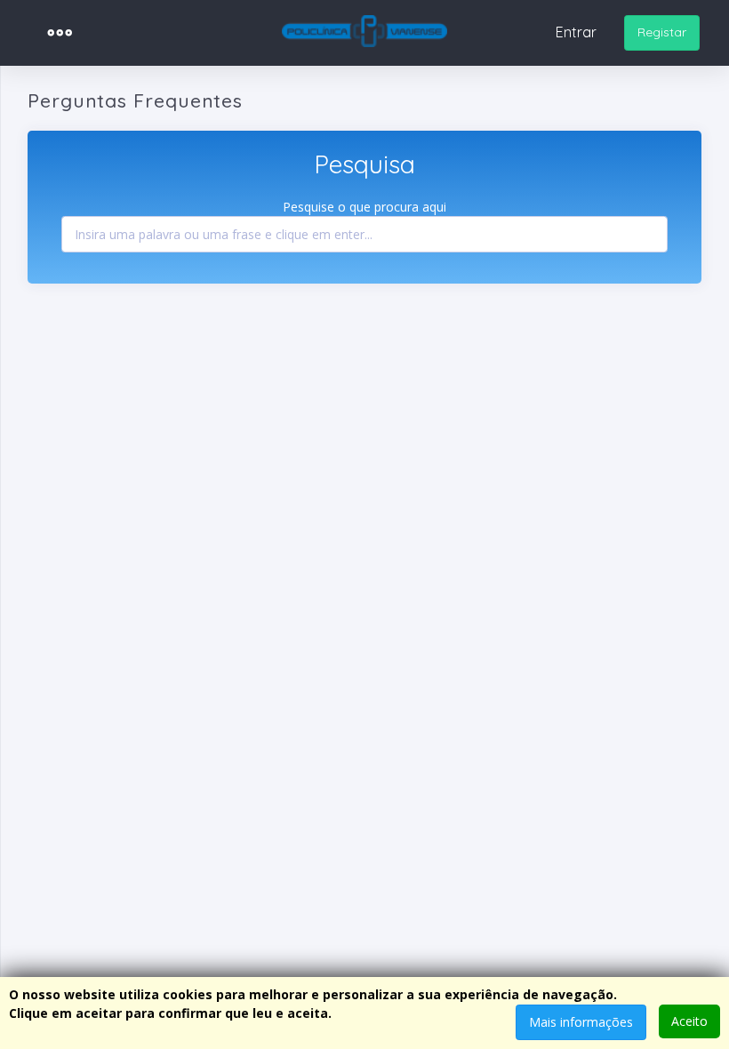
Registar (661, 32)
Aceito (689, 1021)
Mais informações (581, 1021)
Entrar (576, 32)
